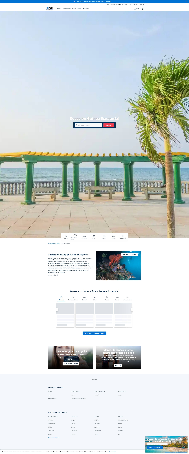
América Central (75, 391)
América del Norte (99, 391)
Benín (119, 434)
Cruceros (84, 300)
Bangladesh (97, 430)
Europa (120, 395)
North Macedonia (53, 416)
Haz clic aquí (160, 450)
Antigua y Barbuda (123, 420)
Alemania (120, 416)
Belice (96, 434)
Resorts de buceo (73, 300)
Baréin (50, 434)
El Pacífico (97, 395)
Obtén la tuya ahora (71, 364)
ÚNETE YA (118, 365)
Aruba (73, 427)
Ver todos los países (54, 438)
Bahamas (74, 430)
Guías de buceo (52, 243)
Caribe (73, 395)
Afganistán (74, 416)
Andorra (50, 420)
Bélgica (73, 434)
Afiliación (86, 9)
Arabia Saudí (51, 423)
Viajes (74, 9)
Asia (49, 395)
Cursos (59, 9)
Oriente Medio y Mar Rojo (78, 398)
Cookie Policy (112, 451)
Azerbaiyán (51, 430)
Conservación (67, 9)
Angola (73, 420)
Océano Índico (52, 398)
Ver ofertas (108, 1)
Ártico (50, 427)
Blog (108, 4)
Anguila (96, 420)
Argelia (73, 423)
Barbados (120, 430)
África (58, 243)
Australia (96, 427)
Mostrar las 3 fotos (130, 254)
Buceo (117, 300)
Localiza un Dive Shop (116, 4)
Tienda (79, 9)
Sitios (94, 300)
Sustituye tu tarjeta (127, 4)
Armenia (120, 423)
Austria (120, 427)
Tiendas (61, 300)
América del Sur (122, 391)
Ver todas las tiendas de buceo (94, 333)
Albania (96, 416)
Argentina (97, 423)
